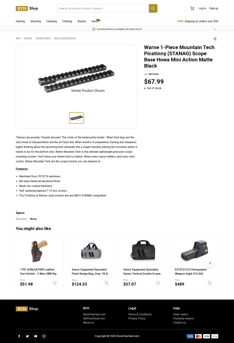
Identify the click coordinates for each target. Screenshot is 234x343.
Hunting (20, 21)
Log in (202, 8)
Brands (82, 21)
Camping (51, 21)
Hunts (94, 21)
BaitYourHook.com (94, 318)
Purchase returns (183, 318)
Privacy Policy (136, 318)
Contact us (179, 322)
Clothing (67, 21)
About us (88, 322)
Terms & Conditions (140, 314)
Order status (180, 314)
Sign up (213, 8)
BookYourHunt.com (94, 314)
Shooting (35, 21)
